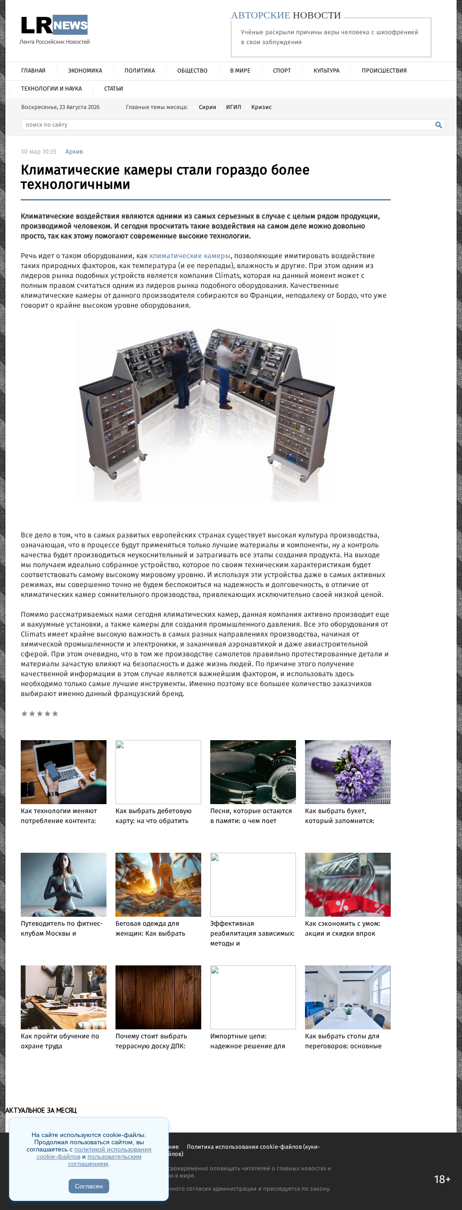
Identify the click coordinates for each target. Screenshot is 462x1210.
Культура (326, 71)
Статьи (113, 89)
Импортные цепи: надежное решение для (247, 1041)
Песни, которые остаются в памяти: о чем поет (251, 816)
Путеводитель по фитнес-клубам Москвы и (62, 929)
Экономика (85, 71)
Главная (33, 71)
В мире (240, 71)
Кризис (261, 107)
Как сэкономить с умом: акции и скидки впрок (342, 929)
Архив (74, 152)
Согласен (89, 1186)
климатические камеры (190, 256)
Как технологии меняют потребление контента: (59, 816)
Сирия (207, 107)
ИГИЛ (233, 107)
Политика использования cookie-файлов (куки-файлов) (240, 1150)
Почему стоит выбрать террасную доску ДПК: (151, 1041)
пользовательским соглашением (105, 1160)
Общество (192, 71)
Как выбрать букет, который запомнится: (339, 816)
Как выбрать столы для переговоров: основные (343, 1041)
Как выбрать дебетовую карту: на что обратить (154, 816)
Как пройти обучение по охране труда (60, 1041)
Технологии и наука (51, 89)
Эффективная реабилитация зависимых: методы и (252, 934)
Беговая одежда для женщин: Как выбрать (150, 929)
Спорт (282, 71)
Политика (140, 71)
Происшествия (384, 71)
